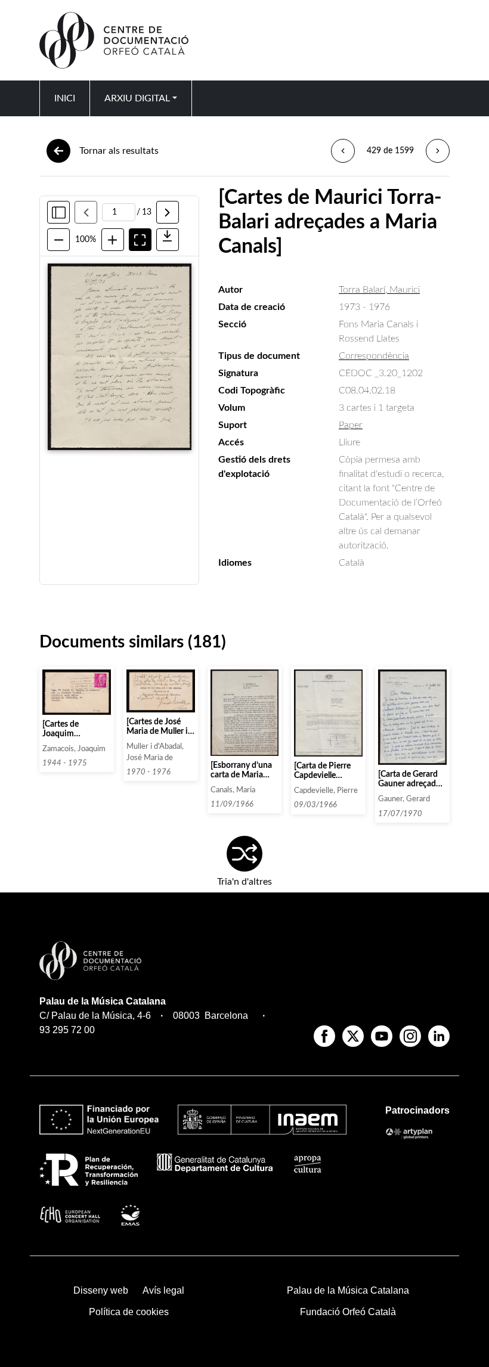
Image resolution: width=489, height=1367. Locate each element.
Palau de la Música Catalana (102, 1001)
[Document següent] (438, 151)
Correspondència (374, 356)
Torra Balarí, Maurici (379, 290)
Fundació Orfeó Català (348, 1312)
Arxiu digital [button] (137, 98)
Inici (64, 98)
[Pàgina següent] (167, 212)
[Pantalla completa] (140, 239)
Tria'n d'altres (244, 881)
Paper (351, 425)
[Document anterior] (343, 151)
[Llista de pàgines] (58, 212)
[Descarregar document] (167, 239)
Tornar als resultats (119, 151)
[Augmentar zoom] (112, 239)
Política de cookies (129, 1312)
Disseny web (100, 1290)
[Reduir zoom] (58, 239)
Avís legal (163, 1290)
